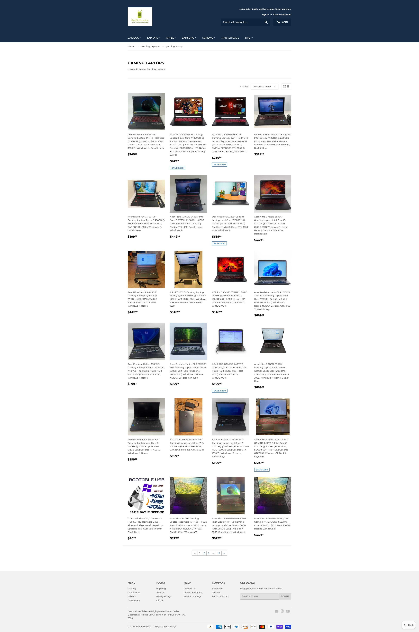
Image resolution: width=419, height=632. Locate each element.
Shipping (161, 588)
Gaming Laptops (150, 46)
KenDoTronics (143, 626)
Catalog (134, 37)
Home (131, 46)
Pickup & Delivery (193, 592)
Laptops (153, 37)
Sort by (243, 86)
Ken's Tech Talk (220, 596)
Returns (160, 592)
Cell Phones (134, 592)
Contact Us (190, 588)
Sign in (265, 14)
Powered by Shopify (165, 626)
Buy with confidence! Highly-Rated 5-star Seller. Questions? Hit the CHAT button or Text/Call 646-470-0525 (157, 614)
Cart (284, 21)
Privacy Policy (163, 596)
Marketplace (230, 37)
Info (248, 37)
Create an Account (282, 14)
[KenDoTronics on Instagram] (282, 611)
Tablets (132, 596)
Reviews (208, 37)
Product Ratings (192, 596)
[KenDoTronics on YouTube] (288, 611)
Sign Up (285, 596)
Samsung (188, 37)
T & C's (159, 600)
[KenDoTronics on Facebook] (276, 611)
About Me (217, 588)
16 (219, 553)
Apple (170, 37)
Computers (134, 600)
